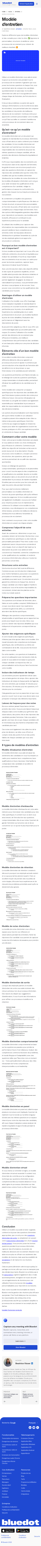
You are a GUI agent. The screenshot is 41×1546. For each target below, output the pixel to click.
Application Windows (28, 1444)
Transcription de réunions (10, 1438)
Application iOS (26, 1447)
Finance (4, 1494)
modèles (29, 1283)
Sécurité (5, 1513)
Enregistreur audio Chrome (11, 1458)
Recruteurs (5, 1479)
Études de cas (26, 1473)
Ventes (4, 1476)
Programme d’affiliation (28, 1482)
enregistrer (6, 1260)
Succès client (6, 1485)
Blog (22, 1476)
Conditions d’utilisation (9, 1507)
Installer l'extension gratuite (12, 1310)
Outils (23, 1488)
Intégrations (25, 1494)
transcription (8, 1275)
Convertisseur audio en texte (9, 1446)
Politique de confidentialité (10, 1510)
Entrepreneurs (6, 1473)
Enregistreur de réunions (10, 1441)
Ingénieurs (5, 1488)
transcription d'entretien (15, 1241)
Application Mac (26, 1441)
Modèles (24, 1485)
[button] (37, 4)
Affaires (19, 29)
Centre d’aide (25, 1491)
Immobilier (5, 1497)
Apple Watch (25, 1453)
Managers (5, 1482)
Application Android (27, 1450)
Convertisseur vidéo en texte (9, 1451)
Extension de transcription (11, 1455)
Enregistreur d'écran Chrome (8, 1462)
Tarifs (23, 1479)
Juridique (5, 1491)
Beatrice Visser (9, 29)
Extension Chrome (27, 1438)
